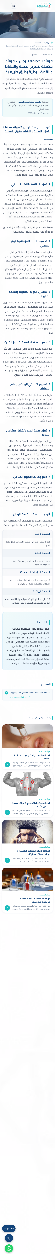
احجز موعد (9, 1228)
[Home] (43, 6)
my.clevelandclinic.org (19, 697)
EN (13, 6)
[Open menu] (6, 6)
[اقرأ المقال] (7, 764)
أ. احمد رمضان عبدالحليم (30, 102)
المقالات (37, 42)
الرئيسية (47, 42)
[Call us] (9, 1238)
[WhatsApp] (9, 1248)
